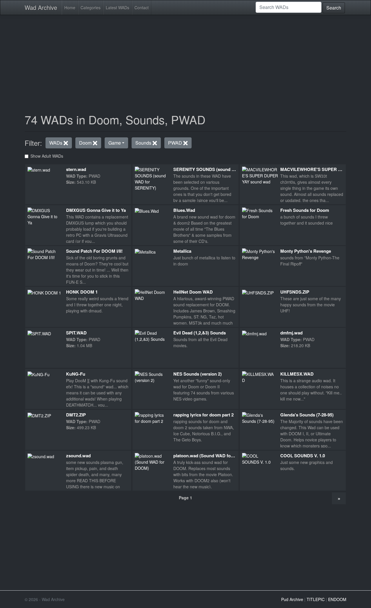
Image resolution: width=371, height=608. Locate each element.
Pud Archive (292, 599)
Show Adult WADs (46, 156)
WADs (56, 142)
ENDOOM (337, 599)
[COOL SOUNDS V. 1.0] (259, 458)
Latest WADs (117, 7)
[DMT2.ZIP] (39, 415)
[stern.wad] (39, 169)
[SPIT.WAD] (39, 333)
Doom (86, 142)
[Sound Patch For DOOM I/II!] (44, 254)
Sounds (143, 142)
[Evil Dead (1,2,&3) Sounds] (152, 335)
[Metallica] (145, 251)
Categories (91, 7)
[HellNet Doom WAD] (152, 295)
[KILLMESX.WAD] (259, 376)
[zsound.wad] (41, 456)
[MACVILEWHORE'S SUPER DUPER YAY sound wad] (260, 175)
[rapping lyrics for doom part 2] (152, 417)
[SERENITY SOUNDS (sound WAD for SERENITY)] (152, 178)
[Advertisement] (185, 60)
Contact (141, 7)
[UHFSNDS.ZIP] (258, 292)
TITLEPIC (316, 599)
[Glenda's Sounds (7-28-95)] (259, 417)
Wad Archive (41, 7)
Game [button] (114, 142)
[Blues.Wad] (147, 210)
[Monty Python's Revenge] (259, 254)
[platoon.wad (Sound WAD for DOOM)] (152, 461)
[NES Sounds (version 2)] (152, 376)
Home (69, 7)
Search (333, 7)
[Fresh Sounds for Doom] (259, 213)
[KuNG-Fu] (39, 374)
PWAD (175, 142)
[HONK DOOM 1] (44, 292)
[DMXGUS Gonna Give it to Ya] (44, 216)
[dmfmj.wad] (254, 333)
